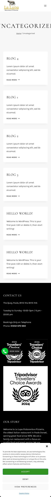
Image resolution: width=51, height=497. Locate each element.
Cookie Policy (24, 493)
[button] (47, 446)
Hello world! (20, 213)
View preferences (26, 486)
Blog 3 (12, 175)
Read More (13, 80)
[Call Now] (4, 351)
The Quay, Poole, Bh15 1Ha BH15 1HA (20, 303)
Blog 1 (12, 97)
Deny (25, 479)
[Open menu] (45, 6)
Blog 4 (13, 58)
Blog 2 (12, 136)
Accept (25, 471)
